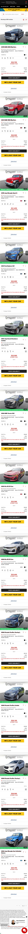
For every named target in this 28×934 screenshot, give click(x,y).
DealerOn (9, 926)
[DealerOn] (4, 924)
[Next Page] (19, 906)
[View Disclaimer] (13, 58)
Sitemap (12, 926)
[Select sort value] (26, 19)
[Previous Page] (17, 906)
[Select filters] (23, 20)
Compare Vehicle (7, 92)
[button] (4, 6)
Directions (12, 6)
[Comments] (26, 58)
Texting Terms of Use (21, 926)
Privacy (16, 926)
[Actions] (25, 47)
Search (22, 14)
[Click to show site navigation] (26, 6)
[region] (14, 71)
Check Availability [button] (14, 78)
